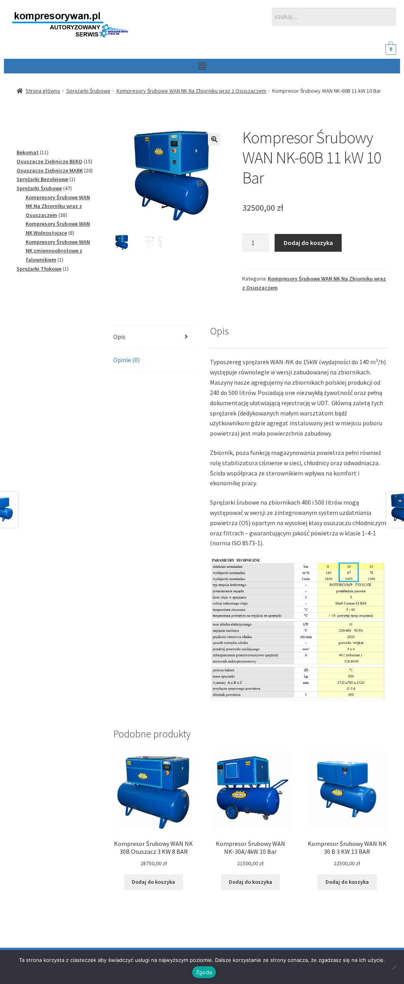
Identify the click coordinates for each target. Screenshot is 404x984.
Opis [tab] (119, 336)
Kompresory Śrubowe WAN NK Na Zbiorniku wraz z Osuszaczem (191, 90)
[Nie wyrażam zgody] (394, 967)
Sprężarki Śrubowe (88, 90)
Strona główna (43, 90)
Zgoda (204, 972)
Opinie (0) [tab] (126, 360)
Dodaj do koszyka (308, 243)
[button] (202, 66)
